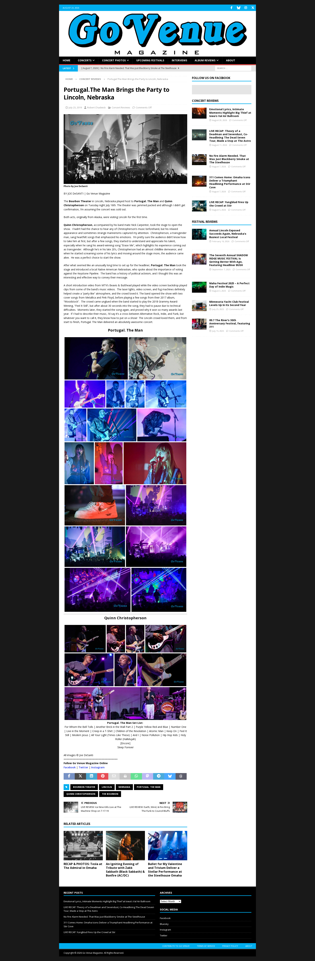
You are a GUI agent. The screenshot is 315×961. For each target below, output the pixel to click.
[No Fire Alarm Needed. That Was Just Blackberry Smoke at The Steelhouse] (199, 159)
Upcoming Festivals (150, 60)
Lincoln (107, 787)
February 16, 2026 (220, 241)
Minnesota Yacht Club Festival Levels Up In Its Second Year (229, 303)
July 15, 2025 (218, 331)
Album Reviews (205, 60)
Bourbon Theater (84, 787)
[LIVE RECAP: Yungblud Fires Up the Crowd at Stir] (199, 206)
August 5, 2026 (219, 209)
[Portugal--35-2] (125, 182)
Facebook (70, 767)
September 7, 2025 (221, 269)
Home (66, 60)
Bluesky (164, 924)
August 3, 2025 (219, 290)
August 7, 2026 (219, 166)
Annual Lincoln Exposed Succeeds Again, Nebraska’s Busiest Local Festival (227, 234)
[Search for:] (233, 68)
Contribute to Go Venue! (176, 946)
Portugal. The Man (148, 787)
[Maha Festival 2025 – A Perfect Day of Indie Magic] (199, 287)
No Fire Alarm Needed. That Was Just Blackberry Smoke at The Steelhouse (229, 159)
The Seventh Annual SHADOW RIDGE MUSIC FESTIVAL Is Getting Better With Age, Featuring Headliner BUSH (228, 260)
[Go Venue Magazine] (157, 54)
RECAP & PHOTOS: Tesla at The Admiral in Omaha (83, 866)
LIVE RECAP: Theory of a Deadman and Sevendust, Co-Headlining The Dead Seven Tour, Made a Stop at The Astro (230, 136)
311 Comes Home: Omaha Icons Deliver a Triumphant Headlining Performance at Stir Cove (229, 182)
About (230, 60)
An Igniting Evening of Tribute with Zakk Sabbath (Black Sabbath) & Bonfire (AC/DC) (125, 869)
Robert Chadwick (96, 107)
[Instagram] (245, 8)
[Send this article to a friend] (113, 776)
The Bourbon (110, 794)
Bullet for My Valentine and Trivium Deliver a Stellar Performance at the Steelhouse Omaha (165, 869)
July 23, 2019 (75, 107)
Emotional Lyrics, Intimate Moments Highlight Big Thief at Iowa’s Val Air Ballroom (230, 112)
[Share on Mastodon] (147, 776)
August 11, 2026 (219, 145)
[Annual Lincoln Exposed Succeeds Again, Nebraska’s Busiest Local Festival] (199, 234)
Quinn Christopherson (80, 794)
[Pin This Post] (102, 776)
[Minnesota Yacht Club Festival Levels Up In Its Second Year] (199, 305)
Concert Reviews (121, 107)
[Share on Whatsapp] (136, 776)
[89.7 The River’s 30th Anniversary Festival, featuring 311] (199, 324)
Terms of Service (206, 946)
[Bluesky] (238, 8)
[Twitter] (253, 8)
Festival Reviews (204, 222)
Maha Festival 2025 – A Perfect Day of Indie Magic (229, 285)
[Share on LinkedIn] (91, 776)
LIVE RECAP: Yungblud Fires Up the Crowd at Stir (228, 203)
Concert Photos (114, 60)
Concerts (85, 60)
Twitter (83, 767)
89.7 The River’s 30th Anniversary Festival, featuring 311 (229, 323)
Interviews (179, 60)
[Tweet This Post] (80, 776)
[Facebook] (231, 8)
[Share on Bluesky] (169, 776)
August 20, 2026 (219, 120)
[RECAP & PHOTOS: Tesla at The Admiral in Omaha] (83, 845)
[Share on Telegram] (158, 776)
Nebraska (124, 787)
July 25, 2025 (218, 309)
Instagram (98, 767)
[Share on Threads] (181, 776)
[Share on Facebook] (69, 776)
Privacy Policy (230, 946)
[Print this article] (125, 776)
